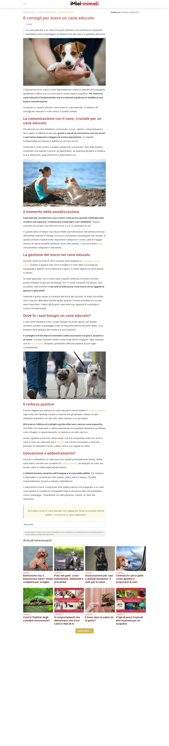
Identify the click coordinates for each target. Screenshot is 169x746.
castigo (60, 442)
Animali (26, 573)
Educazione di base (66, 12)
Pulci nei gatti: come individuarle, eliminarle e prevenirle (68, 578)
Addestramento (29, 12)
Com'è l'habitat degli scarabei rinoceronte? (36, 619)
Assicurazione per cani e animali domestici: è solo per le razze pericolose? (99, 579)
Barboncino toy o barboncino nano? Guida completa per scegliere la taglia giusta (38, 579)
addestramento (69, 463)
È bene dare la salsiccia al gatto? (99, 619)
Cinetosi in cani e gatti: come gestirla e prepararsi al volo (130, 578)
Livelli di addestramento (46, 12)
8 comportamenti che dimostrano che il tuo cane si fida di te (67, 620)
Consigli (58, 573)
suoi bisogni (37, 343)
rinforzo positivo (96, 410)
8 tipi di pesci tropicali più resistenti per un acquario (129, 620)
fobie (100, 243)
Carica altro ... (84, 631)
